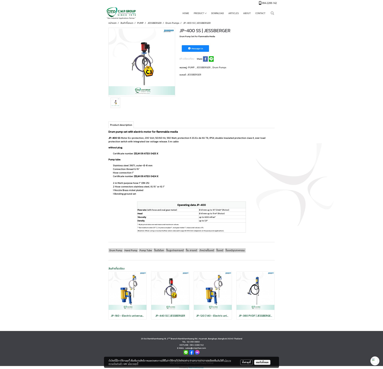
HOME (186, 13)
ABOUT (247, 13)
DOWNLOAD (217, 13)
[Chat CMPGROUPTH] (197, 352)
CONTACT (260, 13)
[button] (272, 13)
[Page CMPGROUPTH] (191, 352)
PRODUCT (199, 13)
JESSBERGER (203, 67)
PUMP (191, 67)
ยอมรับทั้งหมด (262, 362)
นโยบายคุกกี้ (133, 363)
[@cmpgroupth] (186, 352)
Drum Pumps (219, 67)
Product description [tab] (121, 125)
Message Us (197, 48)
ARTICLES (233, 13)
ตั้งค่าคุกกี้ (246, 362)
